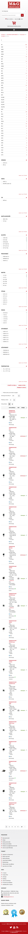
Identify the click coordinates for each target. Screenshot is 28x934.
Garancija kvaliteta (7, 860)
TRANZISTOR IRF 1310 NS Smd (12, 683)
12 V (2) (4, 275)
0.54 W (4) (5, 312)
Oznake (3, 36)
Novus (7, 931)
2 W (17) (5, 323)
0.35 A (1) (5, 294)
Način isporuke (6, 856)
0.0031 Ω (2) (5, 339)
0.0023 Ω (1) (5, 333)
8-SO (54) (5, 240)
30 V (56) (5, 281)
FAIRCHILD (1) (6, 256)
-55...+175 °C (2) (6, 371)
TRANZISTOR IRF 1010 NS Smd (12, 594)
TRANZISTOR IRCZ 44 (12, 547)
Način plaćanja (6, 858)
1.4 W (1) (5, 321)
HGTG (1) (5, 163)
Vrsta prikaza (4, 404)
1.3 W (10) (5, 318)
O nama (4, 873)
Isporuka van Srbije (7, 866)
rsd (19, 19)
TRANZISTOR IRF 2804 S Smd (12, 803)
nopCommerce (14, 932)
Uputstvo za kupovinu (8, 854)
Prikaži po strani (4, 399)
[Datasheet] (19, 578)
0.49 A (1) (5, 300)
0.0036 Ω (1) (5, 341)
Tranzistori (22, 34)
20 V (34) (5, 279)
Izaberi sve (21, 175)
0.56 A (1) (5, 302)
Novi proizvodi (6, 838)
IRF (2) (4, 165)
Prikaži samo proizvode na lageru (10, 392)
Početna (3, 34)
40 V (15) (5, 283)
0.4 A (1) (5, 298)
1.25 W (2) (5, 316)
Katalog (4, 878)
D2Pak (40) (5, 242)
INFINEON (11, 580)
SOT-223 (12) (6, 246)
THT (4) (4, 221)
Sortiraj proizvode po (6, 395)
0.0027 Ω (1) (5, 337)
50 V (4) (4, 285)
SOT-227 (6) (5, 248)
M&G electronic (10, 923)
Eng (12, 19)
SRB (8, 19)
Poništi (25, 175)
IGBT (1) (4, 181)
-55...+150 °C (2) (6, 369)
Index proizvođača (7, 844)
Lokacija (4, 876)
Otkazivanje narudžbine (8, 864)
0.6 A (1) (5, 304)
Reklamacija (5, 862)
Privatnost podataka (7, 882)
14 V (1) (4, 277)
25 (21, 826)
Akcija (4, 840)
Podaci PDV (5, 874)
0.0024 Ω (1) (5, 335)
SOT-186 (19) (6, 244)
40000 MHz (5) (6, 354)
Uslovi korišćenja (6, 880)
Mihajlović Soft (18, 931)
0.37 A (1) (5, 296)
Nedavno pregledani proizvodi (10, 845)
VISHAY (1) (5, 260)
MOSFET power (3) (7, 183)
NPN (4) (4, 200)
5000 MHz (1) (6, 352)
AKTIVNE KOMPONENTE (12, 34)
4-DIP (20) (5, 238)
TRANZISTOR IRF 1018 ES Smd (12, 641)
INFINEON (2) (6, 258)
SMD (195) (5, 219)
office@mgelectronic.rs (8, 896)
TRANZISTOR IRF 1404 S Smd (12, 722)
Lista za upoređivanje (8, 847)
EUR (22, 19)
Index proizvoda (6, 842)
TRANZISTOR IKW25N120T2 (12, 411)
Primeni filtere (21, 387)
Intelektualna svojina (7, 884)
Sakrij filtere (21, 385)
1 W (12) (5, 314)
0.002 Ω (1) (5, 331)
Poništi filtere (12, 385)
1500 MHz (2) (6, 350)
